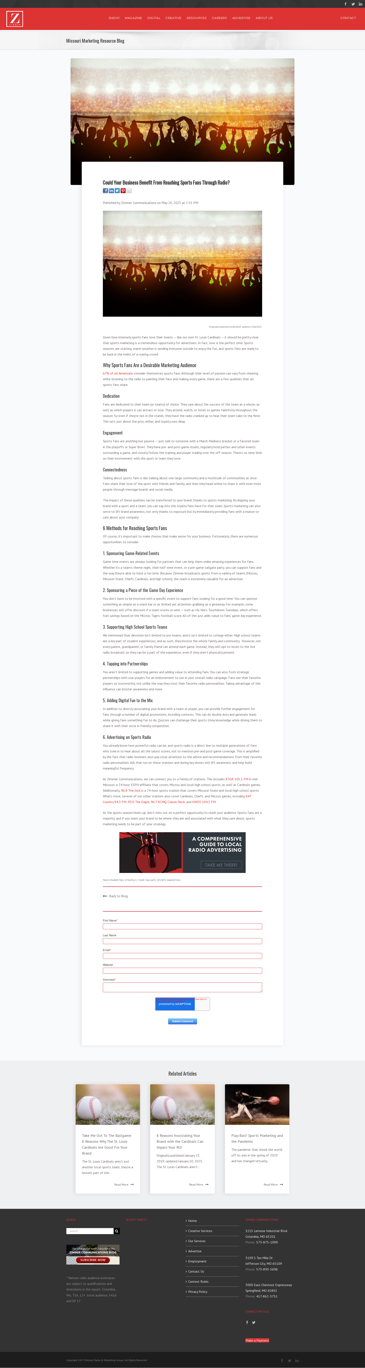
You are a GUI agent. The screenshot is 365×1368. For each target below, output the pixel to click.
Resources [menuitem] (197, 18)
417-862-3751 (267, 1296)
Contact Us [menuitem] (196, 1271)
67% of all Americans (118, 373)
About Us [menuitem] (264, 18)
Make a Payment (257, 1340)
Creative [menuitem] (173, 18)
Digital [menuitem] (153, 18)
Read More (121, 1184)
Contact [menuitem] (348, 18)
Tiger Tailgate (147, 880)
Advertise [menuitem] (241, 18)
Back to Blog (118, 896)
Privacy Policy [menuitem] (197, 1291)
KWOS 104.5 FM (204, 802)
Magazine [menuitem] (133, 18)
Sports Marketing (169, 880)
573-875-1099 (267, 1242)
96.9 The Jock (130, 790)
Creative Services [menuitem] (200, 1231)
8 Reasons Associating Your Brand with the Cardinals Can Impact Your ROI (180, 1141)
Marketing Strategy (123, 880)
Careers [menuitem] (219, 18)
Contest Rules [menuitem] (198, 1281)
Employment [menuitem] (197, 1261)
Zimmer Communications (138, 203)
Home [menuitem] (192, 1221)
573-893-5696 (267, 1269)
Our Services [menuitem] (197, 1241)
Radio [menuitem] (114, 18)
